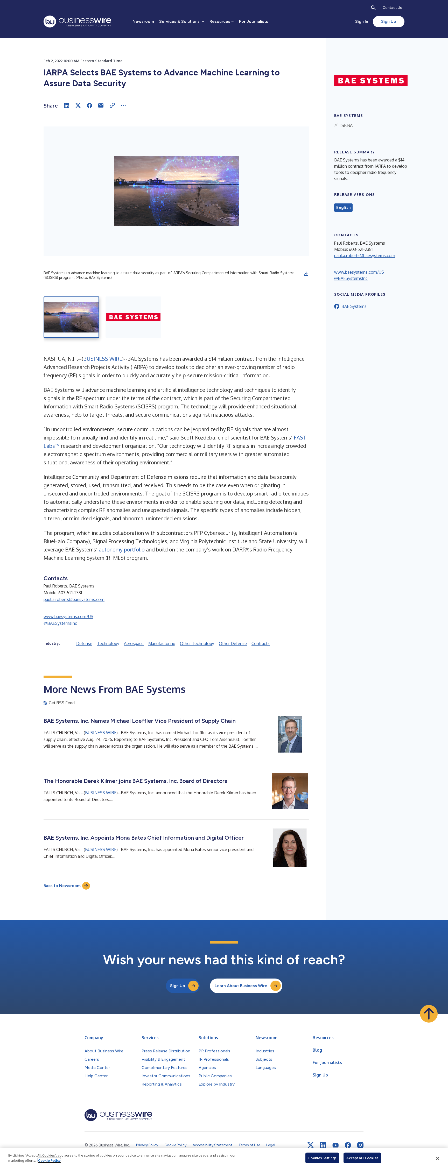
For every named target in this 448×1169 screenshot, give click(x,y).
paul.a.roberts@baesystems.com (74, 599)
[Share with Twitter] (78, 105)
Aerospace (134, 643)
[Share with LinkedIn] (66, 105)
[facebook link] (348, 1145)
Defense (84, 643)
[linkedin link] (323, 1145)
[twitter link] (310, 1145)
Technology (108, 643)
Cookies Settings (322, 1158)
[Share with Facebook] (89, 105)
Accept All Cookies (362, 1158)
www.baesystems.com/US (68, 616)
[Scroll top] (429, 1014)
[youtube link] (335, 1145)
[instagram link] (360, 1145)
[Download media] (306, 274)
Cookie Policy (49, 1160)
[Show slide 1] (71, 317)
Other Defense (233, 643)
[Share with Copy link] (112, 105)
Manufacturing (161, 643)
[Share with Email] (101, 105)
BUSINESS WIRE (102, 358)
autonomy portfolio (122, 549)
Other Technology (197, 643)
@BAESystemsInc (60, 623)
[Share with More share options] (124, 105)
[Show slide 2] (133, 317)
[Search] (373, 7)
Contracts (260, 643)
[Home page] (77, 21)
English (343, 207)
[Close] (437, 1158)
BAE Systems (354, 306)
